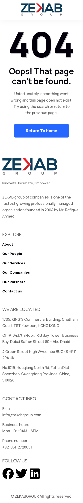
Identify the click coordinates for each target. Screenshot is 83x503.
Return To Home (41, 130)
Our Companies (16, 272)
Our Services (13, 263)
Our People (12, 253)
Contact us (12, 291)
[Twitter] (21, 473)
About (7, 244)
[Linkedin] (35, 473)
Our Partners (13, 281)
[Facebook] (8, 473)
